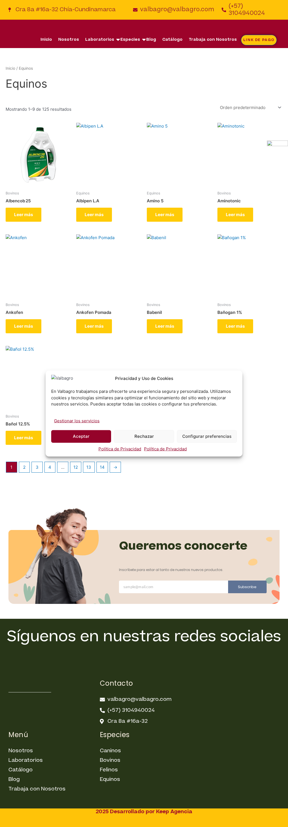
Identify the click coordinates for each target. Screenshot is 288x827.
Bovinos (110, 760)
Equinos (110, 779)
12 (75, 467)
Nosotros (68, 39)
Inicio (46, 39)
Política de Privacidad (119, 448)
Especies (130, 39)
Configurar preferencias (206, 436)
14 (102, 467)
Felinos (109, 770)
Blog (151, 39)
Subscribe (247, 587)
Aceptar (81, 436)
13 (88, 467)
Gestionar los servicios (77, 420)
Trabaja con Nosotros (213, 39)
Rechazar (144, 436)
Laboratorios (99, 39)
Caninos (110, 751)
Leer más (23, 214)
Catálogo (172, 39)
